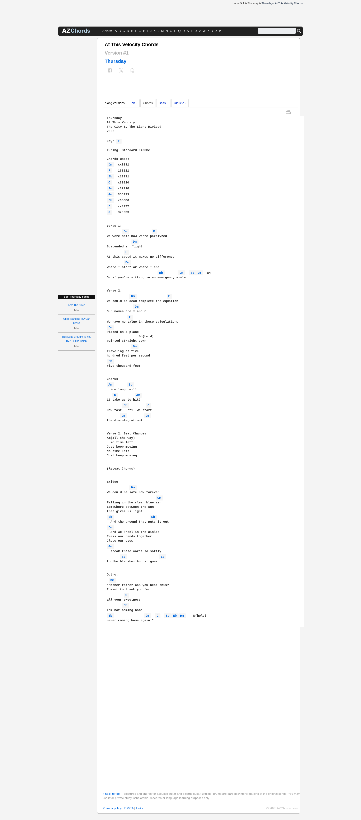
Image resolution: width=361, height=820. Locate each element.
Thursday (115, 61)
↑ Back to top (111, 793)
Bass (162, 103)
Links (139, 808)
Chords (148, 103)
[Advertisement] (76, 100)
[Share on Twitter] (121, 70)
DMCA (128, 808)
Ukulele (179, 103)
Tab (132, 103)
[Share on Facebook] (110, 70)
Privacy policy (112, 808)
